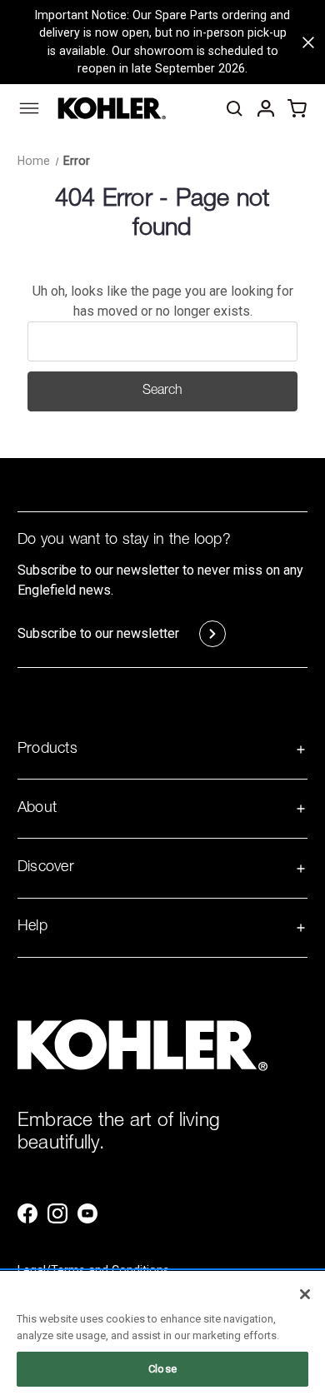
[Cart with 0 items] (298, 108)
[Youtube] (88, 1213)
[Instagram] (58, 1213)
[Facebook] (28, 1213)
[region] (162, 1335)
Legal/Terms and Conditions (93, 1270)
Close (162, 1369)
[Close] (305, 1294)
